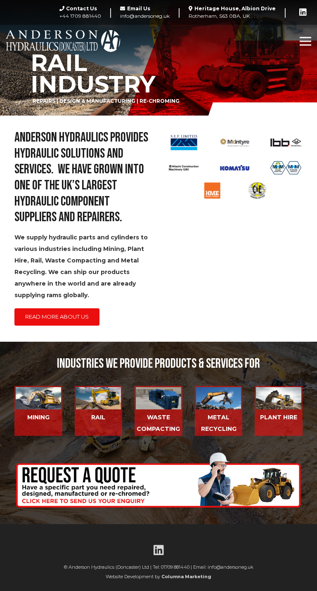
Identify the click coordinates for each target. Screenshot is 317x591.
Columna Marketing (186, 576)
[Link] (63, 41)
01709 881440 (175, 567)
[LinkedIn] (303, 12)
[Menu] (305, 41)
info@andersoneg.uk (230, 567)
